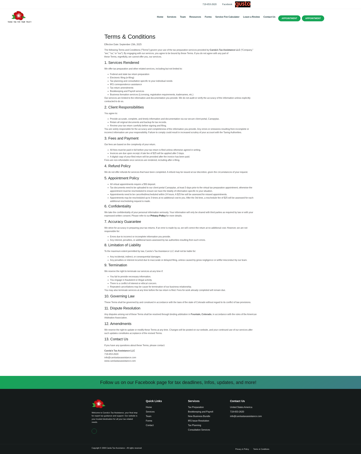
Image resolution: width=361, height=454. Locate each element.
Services (171, 17)
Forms (208, 17)
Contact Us (269, 17)
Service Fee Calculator (227, 17)
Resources (195, 17)
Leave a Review (251, 17)
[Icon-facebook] (94, 431)
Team (183, 17)
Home (160, 17)
